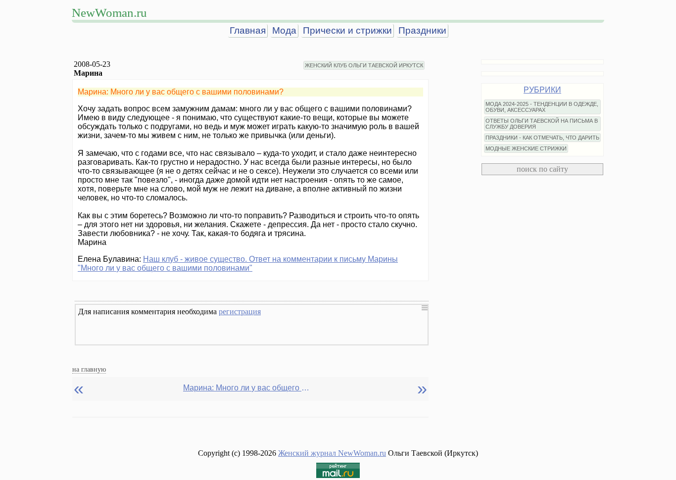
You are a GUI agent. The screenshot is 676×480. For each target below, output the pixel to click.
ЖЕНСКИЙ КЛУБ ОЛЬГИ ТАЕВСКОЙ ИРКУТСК (364, 65)
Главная (248, 30)
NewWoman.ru (109, 12)
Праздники (422, 30)
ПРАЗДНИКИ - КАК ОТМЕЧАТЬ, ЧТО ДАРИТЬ (542, 138)
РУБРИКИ (542, 90)
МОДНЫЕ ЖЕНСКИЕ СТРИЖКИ (526, 148)
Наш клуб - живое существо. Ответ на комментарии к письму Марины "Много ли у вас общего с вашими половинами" (238, 263)
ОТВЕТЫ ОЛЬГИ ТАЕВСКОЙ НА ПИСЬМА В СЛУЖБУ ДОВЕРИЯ (541, 124)
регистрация (240, 311)
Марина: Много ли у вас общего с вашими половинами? (247, 388)
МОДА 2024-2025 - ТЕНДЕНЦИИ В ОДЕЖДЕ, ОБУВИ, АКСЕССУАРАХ (541, 107)
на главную (89, 369)
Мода (284, 30)
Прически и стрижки (347, 30)
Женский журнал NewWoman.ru (332, 453)
